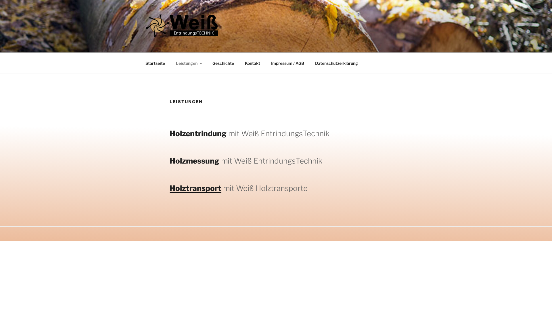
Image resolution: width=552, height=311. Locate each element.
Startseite (155, 63)
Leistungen (187, 63)
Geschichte (223, 63)
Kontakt (252, 63)
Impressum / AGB (287, 63)
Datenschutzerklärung (336, 63)
